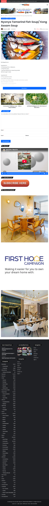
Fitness (4, 427)
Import (3, 411)
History (4, 407)
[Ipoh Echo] (24, 5)
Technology (5, 431)
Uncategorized (5, 496)
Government (5, 449)
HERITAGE (4, 405)
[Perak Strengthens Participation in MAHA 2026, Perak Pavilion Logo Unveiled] (19, 351)
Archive (18, 369)
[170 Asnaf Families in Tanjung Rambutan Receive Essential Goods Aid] (29, 351)
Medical (4, 403)
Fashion (4, 425)
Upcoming (5, 397)
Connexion (5, 460)
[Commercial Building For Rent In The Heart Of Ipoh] (29, 354)
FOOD (9, 18)
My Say (4, 470)
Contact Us (19, 371)
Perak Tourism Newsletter (8, 492)
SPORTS (3, 480)
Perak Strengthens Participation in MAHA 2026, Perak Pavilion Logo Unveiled (22, 1)
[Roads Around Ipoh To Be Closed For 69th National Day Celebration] (24, 351)
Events (4, 395)
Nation (3, 435)
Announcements (6, 393)
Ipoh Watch (5, 464)
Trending (3, 494)
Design (4, 421)
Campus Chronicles (7, 372)
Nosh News (5, 384)
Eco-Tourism (5, 488)
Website (27, 135)
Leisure (4, 429)
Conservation (5, 443)
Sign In (18, 373)
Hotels (4, 490)
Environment (5, 447)
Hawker (4, 380)
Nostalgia (5, 409)
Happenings (4, 391)
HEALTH (3, 399)
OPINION (3, 456)
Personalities (5, 453)
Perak (3, 478)
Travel (4, 433)
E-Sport (4, 482)
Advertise (19, 367)
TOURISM (4, 486)
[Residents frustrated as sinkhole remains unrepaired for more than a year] (29, 348)
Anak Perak (5, 439)
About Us (19, 363)
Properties (5, 368)
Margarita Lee (5, 29)
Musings (4, 382)
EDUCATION (4, 370)
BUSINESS (4, 364)
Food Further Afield (6, 389)
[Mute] (44, 173)
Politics (4, 455)
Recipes (13, 18)
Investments (5, 366)
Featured (3, 374)
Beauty (4, 417)
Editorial (4, 462)
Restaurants (5, 387)
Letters (4, 468)
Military (4, 451)
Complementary (6, 401)
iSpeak (4, 466)
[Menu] (47, 5)
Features (3, 376)
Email (2, 135)
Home (3, 15)
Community (10, 15)
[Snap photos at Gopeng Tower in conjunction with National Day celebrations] (19, 348)
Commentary (5, 459)
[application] (24, 161)
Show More (24, 88)
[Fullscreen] (46, 173)
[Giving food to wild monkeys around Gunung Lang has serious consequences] (24, 354)
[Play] (2, 173)
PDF (2, 476)
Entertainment (6, 423)
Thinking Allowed (6, 472)
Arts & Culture (5, 415)
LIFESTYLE (4, 413)
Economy (5, 445)
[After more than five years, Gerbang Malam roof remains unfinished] (19, 354)
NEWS (6, 15)
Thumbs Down (5, 484)
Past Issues (4, 474)
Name (2, 130)
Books (4, 419)
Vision (18, 365)
